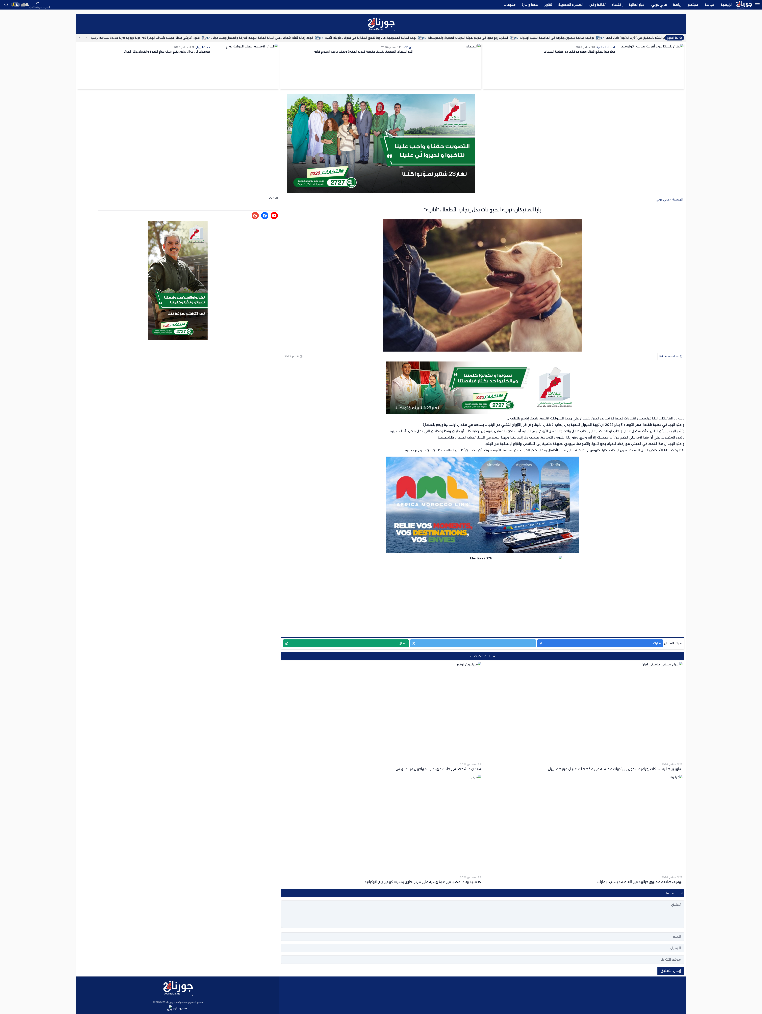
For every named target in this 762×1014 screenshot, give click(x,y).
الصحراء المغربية (570, 5)
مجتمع (692, 5)
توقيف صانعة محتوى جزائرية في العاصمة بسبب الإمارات (610, 38)
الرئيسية (726, 5)
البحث (273, 198)
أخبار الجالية (636, 5)
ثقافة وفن (597, 5)
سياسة (709, 5)
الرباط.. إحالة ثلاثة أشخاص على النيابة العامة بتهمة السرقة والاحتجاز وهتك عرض (315, 38)
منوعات (510, 5)
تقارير (548, 5)
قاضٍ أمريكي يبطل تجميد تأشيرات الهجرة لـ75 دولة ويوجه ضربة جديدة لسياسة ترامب (198, 38)
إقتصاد (617, 5)
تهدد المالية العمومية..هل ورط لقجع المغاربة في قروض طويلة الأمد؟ (423, 38)
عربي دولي (659, 5)
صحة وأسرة (530, 5)
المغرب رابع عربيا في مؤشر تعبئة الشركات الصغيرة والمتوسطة (521, 38)
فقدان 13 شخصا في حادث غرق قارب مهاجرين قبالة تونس (95, 38)
